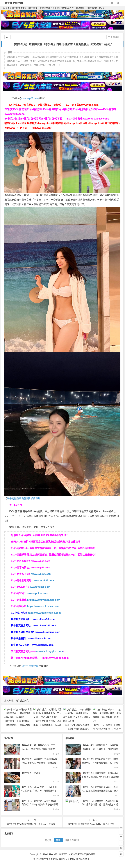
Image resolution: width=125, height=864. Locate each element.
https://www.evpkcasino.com (43, 606)
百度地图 (82, 854)
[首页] (121, 826)
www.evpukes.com (37, 593)
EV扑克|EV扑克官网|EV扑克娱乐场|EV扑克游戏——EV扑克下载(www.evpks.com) (54, 105)
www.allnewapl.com (39, 638)
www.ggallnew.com (43, 645)
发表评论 (114, 37)
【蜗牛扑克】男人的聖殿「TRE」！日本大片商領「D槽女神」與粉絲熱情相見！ (39, 791)
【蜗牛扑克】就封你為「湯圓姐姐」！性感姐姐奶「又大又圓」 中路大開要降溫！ (47, 725)
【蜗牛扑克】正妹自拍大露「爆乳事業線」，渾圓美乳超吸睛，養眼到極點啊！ (17, 725)
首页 (7, 8)
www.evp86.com (30, 98)
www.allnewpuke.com (47, 632)
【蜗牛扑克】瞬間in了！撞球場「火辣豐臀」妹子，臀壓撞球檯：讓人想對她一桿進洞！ (107, 729)
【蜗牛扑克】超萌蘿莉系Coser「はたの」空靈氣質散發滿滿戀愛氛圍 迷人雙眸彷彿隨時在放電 (100, 791)
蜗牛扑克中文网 (14, 3)
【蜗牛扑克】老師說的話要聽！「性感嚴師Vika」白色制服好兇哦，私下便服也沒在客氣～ (100, 763)
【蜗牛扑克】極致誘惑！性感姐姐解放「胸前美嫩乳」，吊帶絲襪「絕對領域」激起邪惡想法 (39, 763)
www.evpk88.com (44, 580)
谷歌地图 (91, 854)
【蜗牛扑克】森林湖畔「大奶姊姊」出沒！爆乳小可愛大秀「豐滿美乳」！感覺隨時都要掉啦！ (100, 804)
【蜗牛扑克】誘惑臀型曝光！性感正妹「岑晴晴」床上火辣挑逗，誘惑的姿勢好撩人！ (100, 749)
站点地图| (73, 854)
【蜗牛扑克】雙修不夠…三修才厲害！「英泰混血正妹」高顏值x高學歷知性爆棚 (39, 804)
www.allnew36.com (44, 619)
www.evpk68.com (40, 587)
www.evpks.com (40, 561)
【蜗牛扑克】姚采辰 (30, 773)
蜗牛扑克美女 (18, 8)
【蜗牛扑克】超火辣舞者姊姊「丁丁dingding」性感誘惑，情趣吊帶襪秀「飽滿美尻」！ (38, 749)
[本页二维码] (121, 854)
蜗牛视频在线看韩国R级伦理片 (23, 498)
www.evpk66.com (41, 574)
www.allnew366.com (44, 625)
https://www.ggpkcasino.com (44, 612)
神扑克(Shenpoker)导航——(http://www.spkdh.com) (40, 658)
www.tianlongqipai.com (49, 651)
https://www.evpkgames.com (43, 600)
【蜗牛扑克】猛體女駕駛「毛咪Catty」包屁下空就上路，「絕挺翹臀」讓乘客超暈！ (100, 777)
